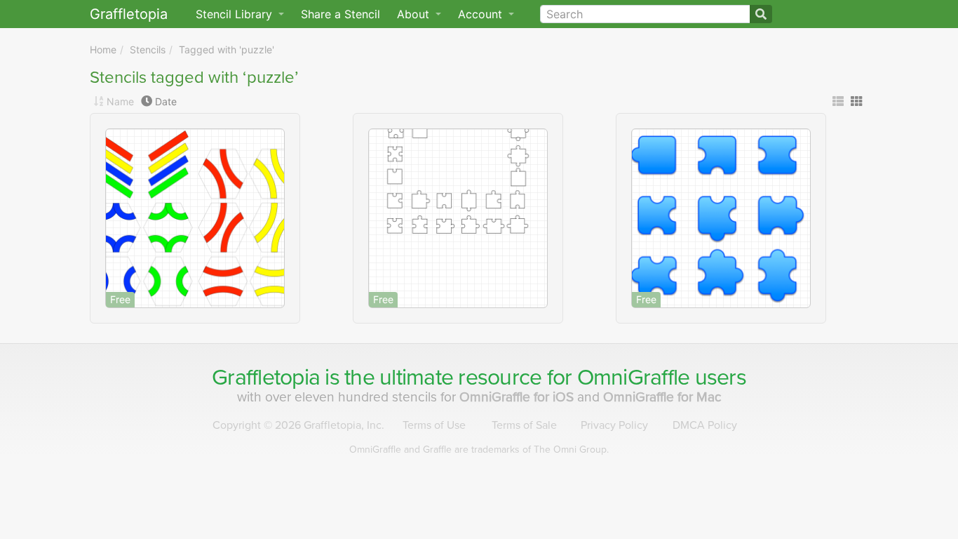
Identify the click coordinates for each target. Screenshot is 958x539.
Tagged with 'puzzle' (226, 49)
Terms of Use (434, 425)
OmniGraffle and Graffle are (479, 449)
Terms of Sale (524, 425)
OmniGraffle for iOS (518, 397)
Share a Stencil (340, 14)
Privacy (614, 425)
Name (120, 101)
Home (103, 49)
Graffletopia (129, 14)
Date (166, 101)
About (415, 14)
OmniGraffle (633, 377)
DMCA (705, 425)
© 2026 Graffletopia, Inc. (298, 425)
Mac (662, 397)
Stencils (148, 49)
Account (482, 14)
